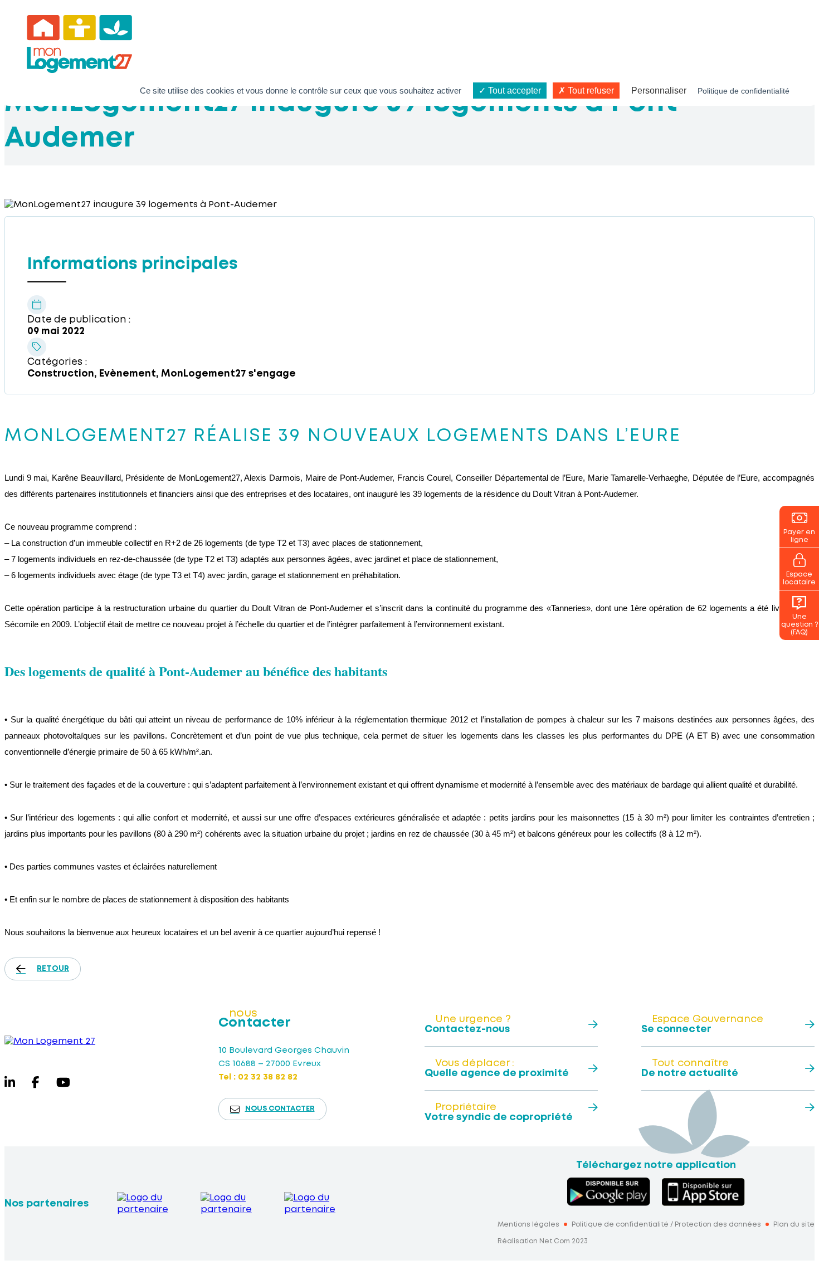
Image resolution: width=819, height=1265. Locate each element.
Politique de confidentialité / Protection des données (666, 1225)
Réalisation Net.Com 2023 (543, 1241)
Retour (53, 968)
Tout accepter (513, 90)
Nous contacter (280, 1109)
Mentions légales (528, 1225)
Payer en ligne (799, 536)
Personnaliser (658, 90)
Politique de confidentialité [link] (743, 90)
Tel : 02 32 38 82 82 (258, 1077)
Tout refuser (590, 90)
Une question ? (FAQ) (799, 625)
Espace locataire (799, 578)
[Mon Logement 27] (49, 1041)
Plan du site (794, 1225)
